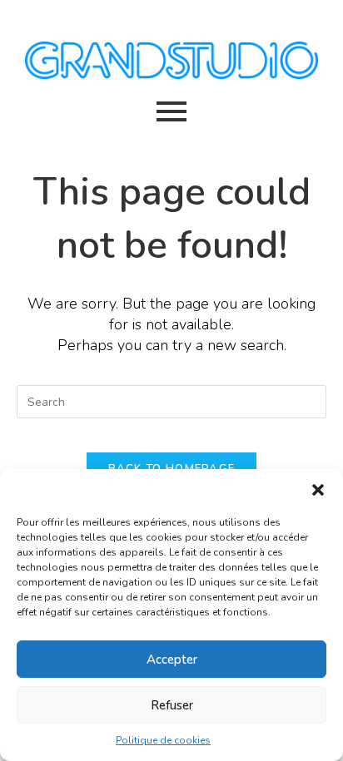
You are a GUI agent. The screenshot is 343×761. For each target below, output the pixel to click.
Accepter (172, 659)
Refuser (172, 705)
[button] (318, 490)
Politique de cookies (163, 740)
